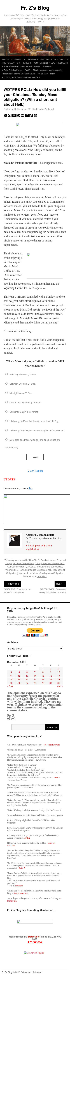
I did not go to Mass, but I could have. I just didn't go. (35, 421)
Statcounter (34, 936)
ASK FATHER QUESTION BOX (54, 59)
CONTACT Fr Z (18, 59)
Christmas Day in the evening (24, 411)
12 (19, 675)
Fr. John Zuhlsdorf (45, 108)
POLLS (31, 566)
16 (51, 675)
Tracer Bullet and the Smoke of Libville (18, 73)
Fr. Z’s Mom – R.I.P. (46, 73)
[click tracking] (35, 942)
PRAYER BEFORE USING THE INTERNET (21, 66)
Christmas (42, 569)
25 (11, 682)
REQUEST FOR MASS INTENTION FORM (21, 77)
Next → (60, 584)
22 (43, 679)
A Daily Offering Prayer (12, 70)
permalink (42, 576)
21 (35, 679)
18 (11, 679)
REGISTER (33, 59)
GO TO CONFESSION (23, 563)
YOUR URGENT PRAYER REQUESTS (51, 62)
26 (19, 682)
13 (27, 675)
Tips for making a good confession (48, 70)
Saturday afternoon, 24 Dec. (23, 374)
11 (11, 675)
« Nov (10, 685)
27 (27, 682)
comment (19, 885)
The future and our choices (49, 566)
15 (43, 675)
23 (51, 679)
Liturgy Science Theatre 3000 (50, 563)
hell (49, 569)
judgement (22, 572)
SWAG (28, 70)
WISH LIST (47, 66)
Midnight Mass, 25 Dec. (21, 392)
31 (58, 682)
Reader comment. (21, 893)
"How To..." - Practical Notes (42, 560)
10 (58, 672)
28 (35, 682)
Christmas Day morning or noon (25, 402)
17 (58, 675)
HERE (57, 777)
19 (19, 679)
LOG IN (5, 59)
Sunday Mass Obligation (51, 572)
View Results (35, 471)
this (30, 488)
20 (27, 679)
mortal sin (33, 572)
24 (58, 679)
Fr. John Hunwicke (52, 744)
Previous (12, 584)
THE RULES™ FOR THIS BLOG (16, 62)
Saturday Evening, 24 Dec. (23, 383)
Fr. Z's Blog (35, 7)
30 (51, 682)
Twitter (27, 837)
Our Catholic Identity (17, 566)
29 (43, 682)
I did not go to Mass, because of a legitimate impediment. (37, 430)
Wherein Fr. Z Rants (15, 569)
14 (35, 675)
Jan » (60, 685)
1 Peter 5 (21, 867)
